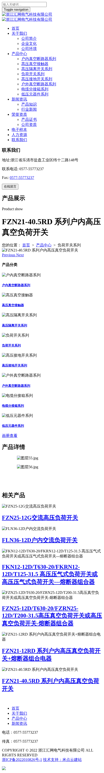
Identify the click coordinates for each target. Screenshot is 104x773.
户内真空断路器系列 (38, 59)
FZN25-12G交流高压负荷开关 (40, 518)
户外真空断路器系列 (38, 84)
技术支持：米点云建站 (62, 760)
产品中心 (19, 54)
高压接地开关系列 (36, 79)
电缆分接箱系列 (34, 89)
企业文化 (29, 43)
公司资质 (29, 124)
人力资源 (19, 135)
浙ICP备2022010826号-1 (22, 760)
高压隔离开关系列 (36, 69)
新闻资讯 (19, 99)
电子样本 (19, 130)
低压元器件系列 (34, 94)
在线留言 (10, 186)
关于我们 (19, 33)
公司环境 (29, 49)
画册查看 (9, 436)
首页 (15, 28)
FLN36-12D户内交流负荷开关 (40, 540)
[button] (9, 255)
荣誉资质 (19, 114)
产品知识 (29, 104)
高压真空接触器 (34, 64)
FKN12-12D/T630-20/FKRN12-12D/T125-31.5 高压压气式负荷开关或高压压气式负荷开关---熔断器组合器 (50, 574)
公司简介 (29, 38)
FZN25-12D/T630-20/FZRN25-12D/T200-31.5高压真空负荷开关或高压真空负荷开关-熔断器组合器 (52, 615)
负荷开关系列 (33, 74)
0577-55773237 (22, 178)
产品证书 (29, 119)
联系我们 (19, 140)
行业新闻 (29, 109)
